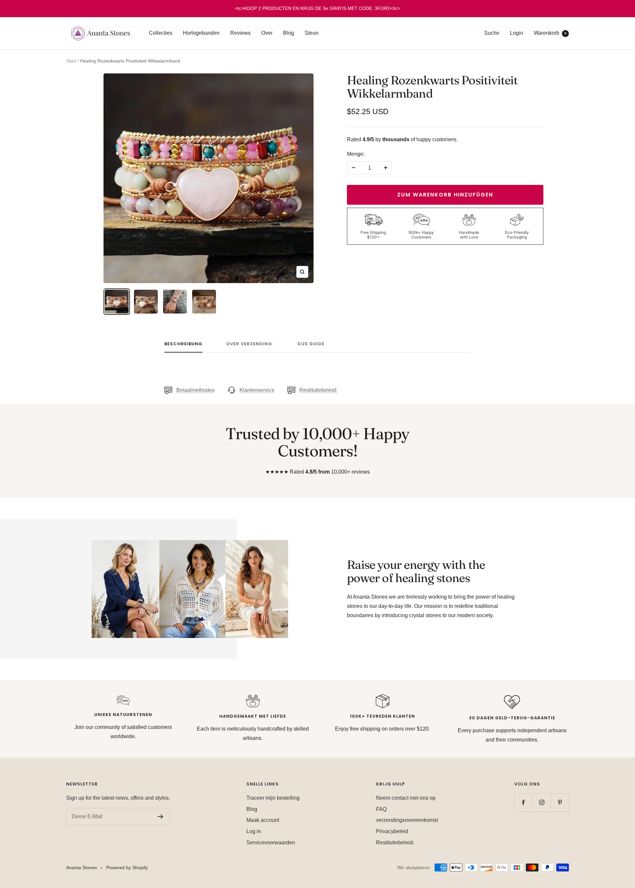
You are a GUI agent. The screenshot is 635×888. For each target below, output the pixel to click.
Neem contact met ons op (406, 798)
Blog (288, 33)
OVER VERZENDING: (250, 344)
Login (516, 33)
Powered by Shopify (127, 867)
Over (267, 33)
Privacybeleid (392, 831)
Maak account (262, 820)
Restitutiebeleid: (318, 390)
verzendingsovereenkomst (407, 820)
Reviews (240, 33)
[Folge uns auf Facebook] (523, 802)
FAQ (381, 809)
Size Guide (310, 344)
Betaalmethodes (195, 390)
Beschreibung (183, 344)
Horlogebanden (201, 33)
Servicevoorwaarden (270, 842)
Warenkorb (550, 33)
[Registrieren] (160, 816)
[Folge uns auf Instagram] (541, 802)
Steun (311, 33)
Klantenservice (257, 390)
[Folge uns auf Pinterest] (560, 802)
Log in (253, 831)
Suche (491, 33)
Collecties (160, 33)
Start (71, 60)
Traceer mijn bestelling (273, 798)
